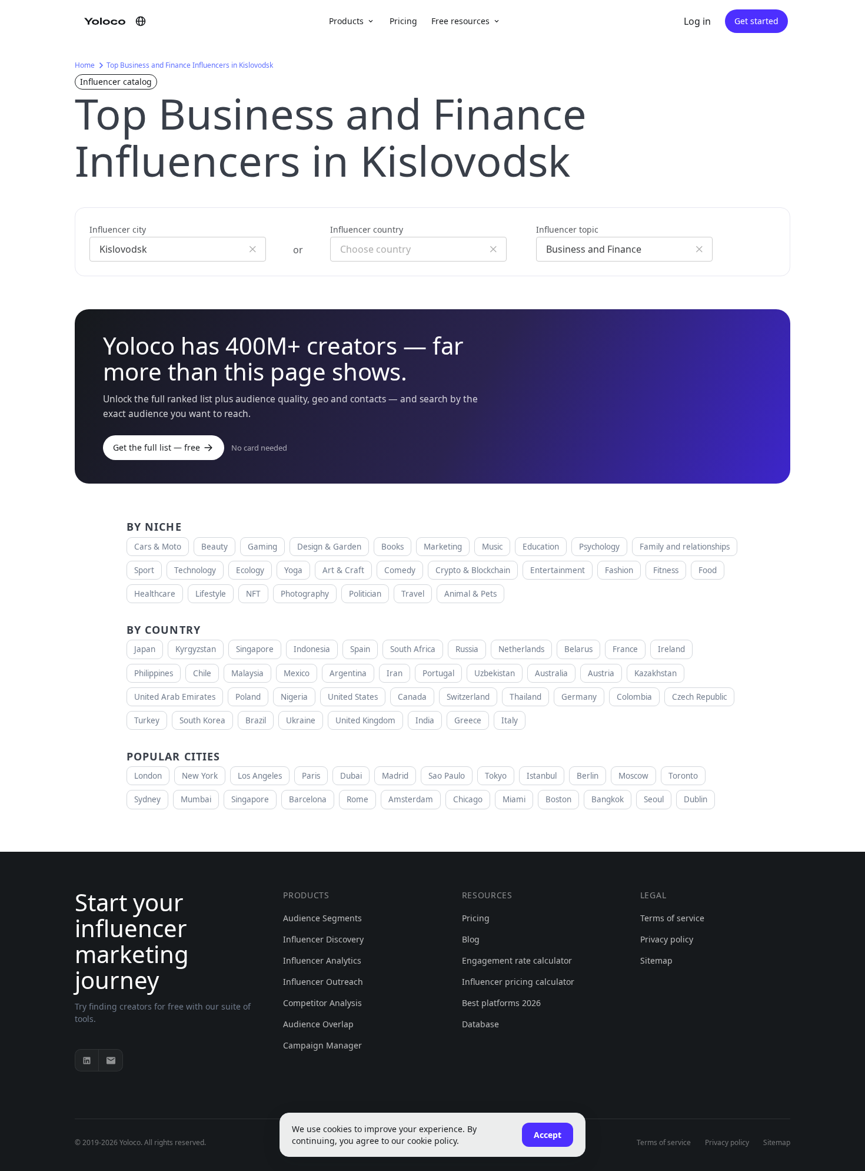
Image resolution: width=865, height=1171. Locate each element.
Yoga (293, 570)
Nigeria (294, 697)
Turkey (146, 720)
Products (346, 21)
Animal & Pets (470, 593)
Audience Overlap (318, 1024)
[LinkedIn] (87, 1060)
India (424, 720)
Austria (601, 673)
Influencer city (117, 229)
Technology (195, 570)
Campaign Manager (322, 1045)
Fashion (619, 570)
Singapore (255, 649)
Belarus (578, 649)
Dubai (351, 775)
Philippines (153, 673)
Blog (471, 939)
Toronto (683, 775)
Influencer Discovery (323, 939)
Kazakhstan (655, 673)
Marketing (443, 546)
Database (480, 1024)
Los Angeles (260, 775)
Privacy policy (666, 939)
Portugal (438, 673)
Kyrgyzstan (195, 649)
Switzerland (468, 697)
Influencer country (366, 229)
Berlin (587, 775)
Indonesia (312, 649)
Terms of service (672, 918)
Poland (248, 697)
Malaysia (247, 673)
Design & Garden (329, 546)
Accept (547, 1134)
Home (85, 65)
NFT (253, 593)
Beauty (214, 546)
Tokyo (496, 775)
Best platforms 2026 (501, 1002)
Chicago (468, 799)
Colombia (634, 697)
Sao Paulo (446, 775)
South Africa (412, 649)
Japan (144, 649)
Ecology (250, 570)
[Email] (110, 1060)
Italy (509, 720)
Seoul (654, 799)
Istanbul (542, 775)
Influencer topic (567, 229)
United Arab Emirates (174, 697)
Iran (394, 673)
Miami (514, 799)
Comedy (399, 570)
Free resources (460, 21)
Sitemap (656, 960)
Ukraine (300, 720)
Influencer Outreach (323, 981)
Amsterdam (410, 799)
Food (707, 570)
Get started (756, 21)
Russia (466, 649)
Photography (305, 593)
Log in (697, 21)
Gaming (262, 546)
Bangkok (607, 799)
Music (492, 546)
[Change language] (141, 21)
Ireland (671, 649)
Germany (579, 697)
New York (200, 775)
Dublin (695, 799)
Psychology (599, 546)
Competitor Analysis (322, 1002)
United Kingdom (365, 720)
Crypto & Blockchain (472, 570)
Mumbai (196, 799)
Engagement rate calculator (517, 960)
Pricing (403, 21)
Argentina (348, 673)
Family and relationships (685, 546)
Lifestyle (210, 593)
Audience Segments (322, 918)
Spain (360, 649)
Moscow (633, 775)
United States (353, 697)
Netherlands (521, 649)
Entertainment (557, 570)
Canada (412, 697)
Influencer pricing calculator (518, 981)
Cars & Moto (157, 546)
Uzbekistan (494, 673)
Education (541, 546)
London (148, 775)
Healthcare (154, 593)
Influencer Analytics (322, 960)
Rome (357, 799)
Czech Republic (699, 697)
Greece (467, 720)
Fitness (665, 570)
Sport (144, 570)
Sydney (147, 799)
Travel (412, 593)
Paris (311, 775)
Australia (551, 673)
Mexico (297, 673)
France (625, 649)
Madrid (395, 775)
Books (392, 546)
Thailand (525, 697)
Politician (365, 593)
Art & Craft (343, 570)
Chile (202, 673)
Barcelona (308, 799)
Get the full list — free (156, 447)
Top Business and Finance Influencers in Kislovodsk (190, 65)
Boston (558, 799)
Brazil (255, 720)
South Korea (202, 720)
